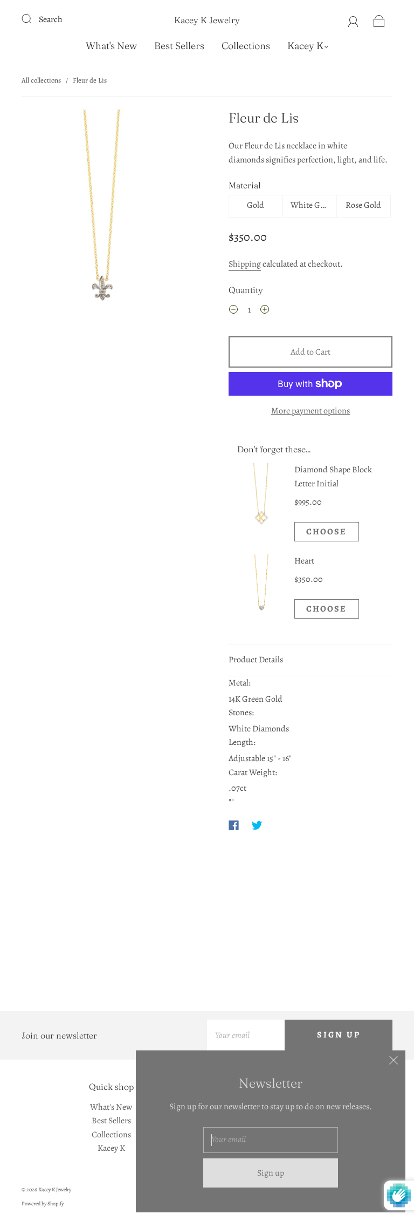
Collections (246, 46)
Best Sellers (179, 46)
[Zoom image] (103, 218)
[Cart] (379, 19)
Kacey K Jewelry (207, 20)
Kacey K (305, 46)
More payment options (310, 411)
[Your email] (246, 1035)
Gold (255, 205)
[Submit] (33, 18)
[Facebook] (233, 825)
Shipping (245, 264)
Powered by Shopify (43, 1203)
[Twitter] (257, 825)
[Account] (353, 19)
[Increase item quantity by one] (265, 311)
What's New (111, 46)
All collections (41, 80)
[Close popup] (393, 1062)
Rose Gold (363, 205)
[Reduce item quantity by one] (233, 311)
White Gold (311, 205)
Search (51, 19)
